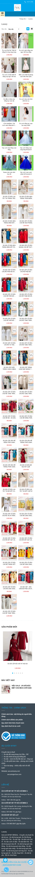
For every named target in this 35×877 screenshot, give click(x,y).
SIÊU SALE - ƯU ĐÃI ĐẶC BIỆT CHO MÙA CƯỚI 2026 (22, 687)
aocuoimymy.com (14, 771)
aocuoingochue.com (14, 774)
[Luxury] (17, 7)
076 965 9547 (11, 823)
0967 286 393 (11, 800)
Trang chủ (23, 19)
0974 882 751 (11, 812)
